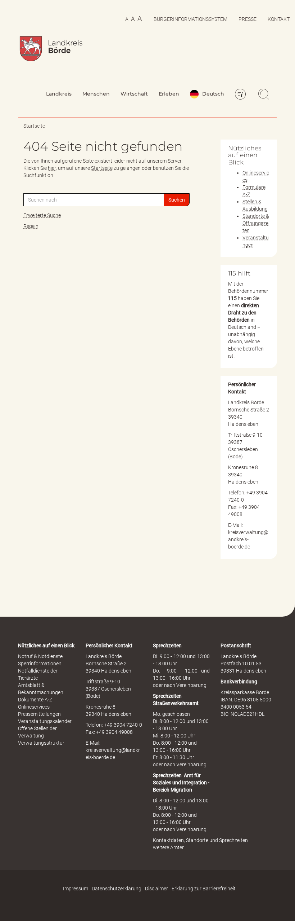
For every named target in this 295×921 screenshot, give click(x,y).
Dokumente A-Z (35, 699)
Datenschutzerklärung (116, 888)
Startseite (34, 126)
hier (52, 168)
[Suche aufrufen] (265, 95)
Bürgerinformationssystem (190, 19)
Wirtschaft (134, 94)
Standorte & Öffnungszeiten (255, 223)
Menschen (96, 94)
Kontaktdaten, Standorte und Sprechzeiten (200, 840)
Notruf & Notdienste (40, 656)
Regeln (30, 226)
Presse (248, 19)
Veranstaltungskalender (45, 721)
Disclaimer (156, 888)
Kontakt (279, 19)
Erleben (169, 94)
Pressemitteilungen (39, 714)
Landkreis (59, 94)
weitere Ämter (168, 847)
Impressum (75, 888)
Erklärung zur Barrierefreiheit (204, 888)
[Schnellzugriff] (241, 95)
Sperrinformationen (40, 663)
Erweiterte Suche (42, 215)
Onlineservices (34, 707)
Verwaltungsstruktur (41, 743)
